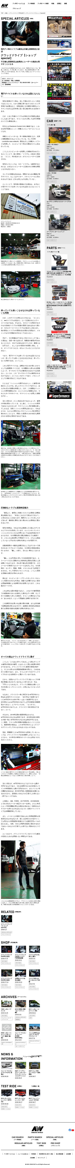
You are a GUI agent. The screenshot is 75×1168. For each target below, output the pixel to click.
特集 (52, 3)
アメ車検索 (31, 3)
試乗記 (59, 3)
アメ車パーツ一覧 (53, 252)
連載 (65, 3)
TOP (2, 13)
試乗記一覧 (36, 1086)
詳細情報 (7, 84)
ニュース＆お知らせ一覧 (31, 1056)
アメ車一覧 (51, 125)
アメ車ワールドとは (19, 3)
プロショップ (17, 8)
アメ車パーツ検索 (43, 3)
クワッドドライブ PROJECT (16, 13)
